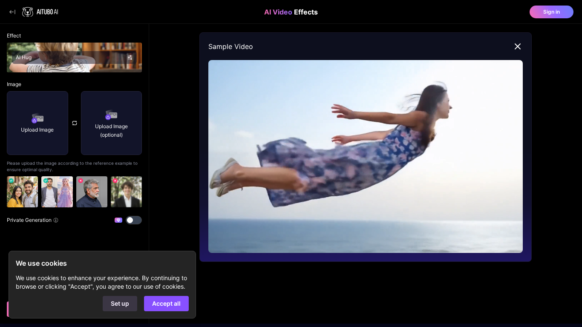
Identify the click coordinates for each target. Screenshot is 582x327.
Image (14, 84)
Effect (14, 35)
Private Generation (29, 220)
